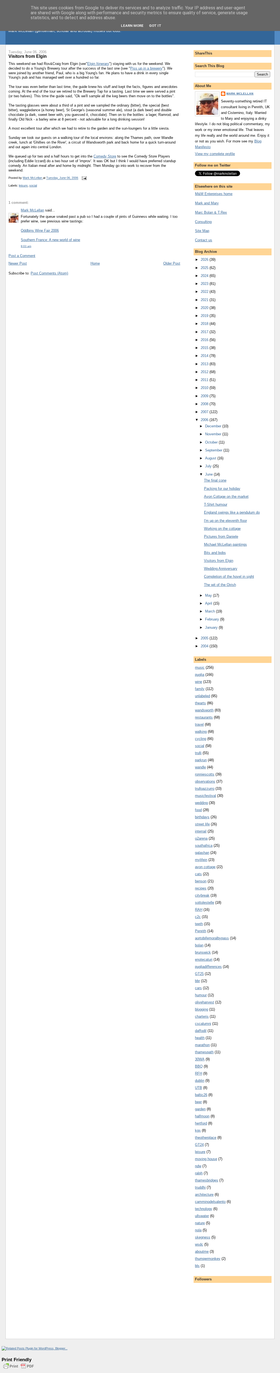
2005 (205, 638)
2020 (205, 308)
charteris (202, 1016)
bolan (199, 945)
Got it (155, 26)
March (210, 611)
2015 (205, 348)
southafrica (203, 845)
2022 (205, 292)
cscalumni (203, 1024)
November (213, 434)
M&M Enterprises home (213, 194)
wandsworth (204, 710)
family (200, 689)
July (209, 466)
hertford (201, 1123)
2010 (205, 388)
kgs (198, 1130)
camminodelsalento (210, 1202)
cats (198, 874)
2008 (205, 404)
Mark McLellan (32, 210)
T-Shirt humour (215, 504)
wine (198, 682)
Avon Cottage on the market (226, 496)
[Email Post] (84, 178)
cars (198, 988)
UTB (198, 1088)
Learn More (132, 26)
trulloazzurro (204, 788)
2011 (205, 380)
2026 (205, 260)
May (209, 595)
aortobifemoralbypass (212, 938)
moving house (206, 1159)
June (209, 474)
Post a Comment (21, 256)
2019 (205, 316)
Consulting (203, 222)
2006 (205, 420)
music (200, 667)
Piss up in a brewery (146, 68)
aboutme (202, 1251)
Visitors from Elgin (218, 561)
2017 (205, 332)
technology (203, 1209)
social (33, 185)
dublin (199, 1081)
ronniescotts (204, 774)
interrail (200, 831)
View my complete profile (215, 154)
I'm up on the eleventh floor (225, 521)
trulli (198, 753)
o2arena (201, 838)
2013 (205, 364)
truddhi (200, 1187)
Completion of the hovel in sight (229, 576)
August (211, 458)
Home (95, 263)
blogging (201, 1009)
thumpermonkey (207, 1259)
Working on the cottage (222, 529)
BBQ (199, 1066)
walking (201, 732)
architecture (204, 1194)
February (212, 619)
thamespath (204, 1052)
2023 (205, 284)
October (212, 442)
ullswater (202, 1216)
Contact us (203, 240)
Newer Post (17, 263)
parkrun (201, 760)
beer (198, 1102)
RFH (198, 1073)
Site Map (202, 231)
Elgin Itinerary (98, 64)
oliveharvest (204, 1002)
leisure (23, 185)
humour (201, 995)
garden (200, 1109)
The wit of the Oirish (220, 585)
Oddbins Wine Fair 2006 (40, 230)
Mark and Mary (207, 203)
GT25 (199, 974)
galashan (202, 853)
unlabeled (202, 696)
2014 (205, 356)
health (200, 1038)
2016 (205, 340)
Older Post (171, 263)
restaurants (204, 717)
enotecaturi (203, 959)
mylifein (201, 860)
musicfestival (205, 796)
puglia (199, 675)
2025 (205, 268)
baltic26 (201, 1095)
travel (199, 724)
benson (200, 881)
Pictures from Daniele (221, 536)
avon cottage (205, 867)
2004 (205, 646)
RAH (198, 910)
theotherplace (205, 1137)
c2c (198, 917)
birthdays (202, 817)
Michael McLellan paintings (225, 544)
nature (200, 1223)
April (209, 603)
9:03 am (26, 246)
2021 (205, 300)
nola (198, 1230)
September (214, 450)
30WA (200, 1059)
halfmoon (202, 1116)
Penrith (200, 931)
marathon (202, 1045)
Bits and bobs (215, 553)
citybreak (202, 895)
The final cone (215, 480)
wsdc (199, 1244)
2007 (205, 412)
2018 (205, 324)
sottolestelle (204, 902)
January (212, 627)
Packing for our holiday (222, 489)
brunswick (203, 952)
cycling (200, 739)
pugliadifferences (208, 967)
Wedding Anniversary (220, 569)
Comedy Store (105, 156)
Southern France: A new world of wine (50, 240)
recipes (200, 888)
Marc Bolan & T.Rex (211, 212)
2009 (205, 396)
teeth (199, 924)
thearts (200, 703)
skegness (202, 1237)
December (213, 426)
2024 (205, 276)
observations (205, 781)
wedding (201, 803)
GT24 (199, 1145)
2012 (205, 372)
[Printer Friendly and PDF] (19, 1369)
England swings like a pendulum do (232, 512)
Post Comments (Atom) (49, 273)
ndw (198, 1166)
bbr (197, 981)
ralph (199, 1173)
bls (197, 1266)
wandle (200, 767)
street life (202, 824)
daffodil (200, 1031)
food (198, 810)
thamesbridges (206, 1180)
